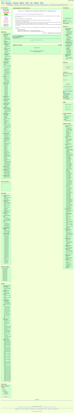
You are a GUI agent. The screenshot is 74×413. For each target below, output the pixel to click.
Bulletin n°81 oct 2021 (7, 350)
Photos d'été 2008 (6, 330)
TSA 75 (67, 137)
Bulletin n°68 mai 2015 (7, 365)
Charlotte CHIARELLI (69, 129)
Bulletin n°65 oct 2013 (7, 368)
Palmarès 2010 (5, 277)
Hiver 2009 (5, 260)
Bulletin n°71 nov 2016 (7, 362)
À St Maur (69, 104)
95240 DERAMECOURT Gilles (69, 257)
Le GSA (6, 221)
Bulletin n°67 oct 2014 (7, 366)
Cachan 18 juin (6, 214)
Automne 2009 (6, 257)
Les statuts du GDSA (7, 219)
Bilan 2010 (5, 321)
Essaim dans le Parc (7, 102)
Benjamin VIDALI (68, 206)
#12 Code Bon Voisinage (6, 150)
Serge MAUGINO (68, 191)
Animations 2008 (6, 292)
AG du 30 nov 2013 (7, 310)
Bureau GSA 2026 (6, 223)
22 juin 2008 (6, 94)
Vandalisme (6, 106)
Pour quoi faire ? (6, 217)
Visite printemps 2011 (7, 320)
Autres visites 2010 (7, 322)
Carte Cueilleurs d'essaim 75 (68, 262)
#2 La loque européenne (6, 117)
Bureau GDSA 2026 (7, 218)
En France (66, 104)
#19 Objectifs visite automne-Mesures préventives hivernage (7, 138)
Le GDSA (6, 216)
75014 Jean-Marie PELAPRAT (68, 153)
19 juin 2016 (6, 87)
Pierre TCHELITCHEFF (68, 142)
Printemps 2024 (6, 235)
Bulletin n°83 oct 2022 (7, 348)
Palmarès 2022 (5, 270)
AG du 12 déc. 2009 (7, 314)
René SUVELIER (68, 51)
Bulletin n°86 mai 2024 (7, 344)
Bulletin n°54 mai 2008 (7, 378)
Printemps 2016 (6, 245)
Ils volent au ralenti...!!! (69, 31)
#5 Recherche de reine (7, 161)
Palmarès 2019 (5, 271)
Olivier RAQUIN (68, 197)
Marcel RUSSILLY (68, 49)
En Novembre (6, 54)
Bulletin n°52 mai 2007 (7, 380)
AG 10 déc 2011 (6, 312)
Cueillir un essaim (69, 33)
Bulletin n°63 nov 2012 (7, 370)
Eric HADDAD (68, 179)
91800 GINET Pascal (69, 242)
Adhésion (4, 196)
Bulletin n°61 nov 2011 (7, 372)
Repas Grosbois (5, 83)
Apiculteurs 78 (68, 246)
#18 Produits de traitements (6, 140)
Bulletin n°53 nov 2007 (7, 379)
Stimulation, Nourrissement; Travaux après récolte (7, 42)
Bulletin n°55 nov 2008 (7, 377)
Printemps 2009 (6, 259)
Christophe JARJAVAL (69, 180)
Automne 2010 (6, 255)
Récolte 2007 (6, 335)
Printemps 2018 (6, 242)
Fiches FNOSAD (5, 114)
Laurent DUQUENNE (69, 173)
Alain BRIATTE (68, 161)
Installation (5, 101)
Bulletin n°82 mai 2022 (7, 349)
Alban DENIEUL (68, 172)
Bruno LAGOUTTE (69, 183)
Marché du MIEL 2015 (69, 40)
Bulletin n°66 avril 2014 (7, 367)
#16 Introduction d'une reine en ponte (7, 143)
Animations (5, 213)
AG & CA (7, 304)
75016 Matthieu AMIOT (69, 154)
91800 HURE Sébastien (68, 244)
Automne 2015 (6, 246)
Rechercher (68, 67)
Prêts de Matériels (6, 225)
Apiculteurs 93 (68, 209)
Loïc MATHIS (68, 190)
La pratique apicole (6, 34)
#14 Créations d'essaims (6, 147)
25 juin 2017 (6, 86)
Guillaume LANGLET (69, 184)
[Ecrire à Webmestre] (66, 98)
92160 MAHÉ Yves (69, 232)
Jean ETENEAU (68, 174)
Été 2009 (5, 258)
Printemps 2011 (6, 254)
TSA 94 (67, 126)
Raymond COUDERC (69, 130)
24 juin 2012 (6, 90)
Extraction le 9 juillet (7, 109)
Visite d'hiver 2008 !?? (7, 334)
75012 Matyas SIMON (69, 149)
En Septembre (6, 44)
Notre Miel (67, 35)
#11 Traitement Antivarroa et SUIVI (6, 152)
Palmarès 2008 (5, 279)
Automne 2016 (6, 244)
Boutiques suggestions (7, 172)
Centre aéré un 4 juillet (7, 110)
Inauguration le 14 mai (7, 111)
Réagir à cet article (37, 47)
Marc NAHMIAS (68, 193)
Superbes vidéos (68, 29)
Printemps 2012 (6, 252)
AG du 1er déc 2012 (7, 311)
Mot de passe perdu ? (68, 86)
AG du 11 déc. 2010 (7, 313)
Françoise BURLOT (69, 163)
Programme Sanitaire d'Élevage (6, 228)
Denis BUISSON (68, 162)
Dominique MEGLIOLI (69, 192)
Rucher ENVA (5, 97)
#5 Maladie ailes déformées (6, 122)
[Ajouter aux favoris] (67, 98)
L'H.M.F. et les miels (69, 37)
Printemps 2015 (6, 247)
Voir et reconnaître (69, 57)
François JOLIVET (69, 181)
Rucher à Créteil (5, 100)
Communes (67, 259)
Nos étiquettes (68, 36)
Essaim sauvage (6, 81)
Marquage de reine (7, 37)
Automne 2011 (6, 253)
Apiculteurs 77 (68, 249)
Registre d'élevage (7, 207)
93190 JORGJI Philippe (69, 221)
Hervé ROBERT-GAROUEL (68, 141)
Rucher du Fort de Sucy (7, 108)
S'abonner (5, 390)
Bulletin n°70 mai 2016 (7, 363)
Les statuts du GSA (7, 226)
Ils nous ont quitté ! (68, 45)
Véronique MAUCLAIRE (67, 134)
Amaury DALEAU (68, 168)
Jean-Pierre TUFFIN (69, 205)
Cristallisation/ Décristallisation (68, 39)
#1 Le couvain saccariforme (6, 115)
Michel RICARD (68, 53)
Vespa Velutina (5, 62)
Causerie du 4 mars (7, 71)
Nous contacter (6, 199)
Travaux (6, 47)
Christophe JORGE (69, 182)
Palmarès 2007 (5, 280)
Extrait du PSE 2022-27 (7, 231)
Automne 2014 (6, 248)
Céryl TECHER (68, 202)
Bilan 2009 (5, 325)
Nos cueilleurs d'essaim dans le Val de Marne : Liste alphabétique (69, 266)
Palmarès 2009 (5, 278)
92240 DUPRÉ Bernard (69, 233)
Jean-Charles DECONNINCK (68, 171)
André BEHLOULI (68, 138)
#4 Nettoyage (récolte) (7, 162)
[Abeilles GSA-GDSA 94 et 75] (6, 0)
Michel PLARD (68, 196)
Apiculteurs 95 (68, 255)
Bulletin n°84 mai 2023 (7, 347)
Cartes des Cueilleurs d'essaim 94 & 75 (69, 264)
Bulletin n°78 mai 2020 (7, 353)
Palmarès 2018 (5, 272)
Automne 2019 (6, 240)
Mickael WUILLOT (68, 207)
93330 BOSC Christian (69, 226)
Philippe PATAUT (68, 194)
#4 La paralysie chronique (6, 120)
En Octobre (6, 49)
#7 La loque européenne (6, 158)
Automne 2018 (6, 241)
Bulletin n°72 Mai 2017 (7, 361)
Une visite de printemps (6, 36)
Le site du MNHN (6, 68)
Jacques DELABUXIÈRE (68, 48)
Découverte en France (7, 73)
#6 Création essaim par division (7, 160)
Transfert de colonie (7, 38)
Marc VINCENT (68, 135)
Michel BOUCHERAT (69, 139)
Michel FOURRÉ (68, 175)
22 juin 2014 (6, 89)
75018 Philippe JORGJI (69, 155)
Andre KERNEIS (68, 52)
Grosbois (4, 294)
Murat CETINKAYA (69, 164)
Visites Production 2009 (7, 326)
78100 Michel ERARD (69, 247)
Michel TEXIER (68, 203)
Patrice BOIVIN (68, 160)
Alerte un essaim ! (6, 98)
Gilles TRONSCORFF (69, 204)
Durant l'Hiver (6, 59)
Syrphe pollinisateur (69, 32)
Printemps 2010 (6, 256)
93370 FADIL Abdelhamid (68, 227)
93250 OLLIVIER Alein (69, 223)
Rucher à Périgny (6, 104)
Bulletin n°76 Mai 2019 (7, 356)
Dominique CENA (68, 128)
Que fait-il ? (6, 222)
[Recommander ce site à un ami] (68, 98)
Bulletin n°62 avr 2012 (7, 371)
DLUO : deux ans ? (69, 38)
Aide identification (6, 72)
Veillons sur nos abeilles (67, 55)
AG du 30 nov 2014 (7, 309)
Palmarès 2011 (5, 276)
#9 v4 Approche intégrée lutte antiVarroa (7, 155)
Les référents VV (6, 70)
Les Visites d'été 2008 (7, 331)
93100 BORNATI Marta (69, 210)
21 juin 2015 (6, 88)
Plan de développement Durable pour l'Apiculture (7, 211)
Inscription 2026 (5, 269)
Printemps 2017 (6, 243)
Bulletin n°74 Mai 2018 (7, 358)
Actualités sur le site (68, 120)
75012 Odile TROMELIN (68, 151)
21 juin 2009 (6, 93)
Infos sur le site (67, 118)
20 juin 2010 (6, 92)
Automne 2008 (6, 261)
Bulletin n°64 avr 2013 (7, 369)
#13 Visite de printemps (6, 148)
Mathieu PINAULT (68, 195)
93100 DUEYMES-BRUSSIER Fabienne (69, 213)
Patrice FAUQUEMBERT (68, 131)
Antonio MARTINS (68, 189)
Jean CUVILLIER (68, 167)
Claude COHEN (68, 166)
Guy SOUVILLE (68, 50)
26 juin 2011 (6, 91)
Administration (5, 201)
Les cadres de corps (7, 287)
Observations (7, 45)
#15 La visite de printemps (6, 145)
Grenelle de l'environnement (6, 208)
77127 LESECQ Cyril (69, 250)
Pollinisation (68, 30)
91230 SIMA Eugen (69, 241)
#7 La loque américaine (7, 125)
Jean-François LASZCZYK (68, 185)
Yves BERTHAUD (68, 127)
